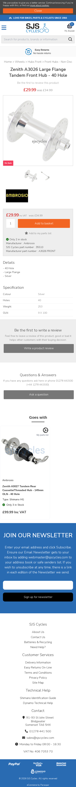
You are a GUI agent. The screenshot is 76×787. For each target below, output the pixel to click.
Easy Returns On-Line (38, 667)
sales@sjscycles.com (40, 738)
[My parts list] (45, 430)
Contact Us (38, 637)
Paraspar (44, 785)
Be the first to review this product (38, 83)
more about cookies (39, 5)
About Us (38, 632)
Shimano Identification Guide (38, 698)
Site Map (38, 683)
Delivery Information (38, 662)
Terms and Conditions (38, 673)
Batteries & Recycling (38, 642)
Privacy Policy (38, 678)
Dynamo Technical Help (38, 703)
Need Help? (38, 647)
